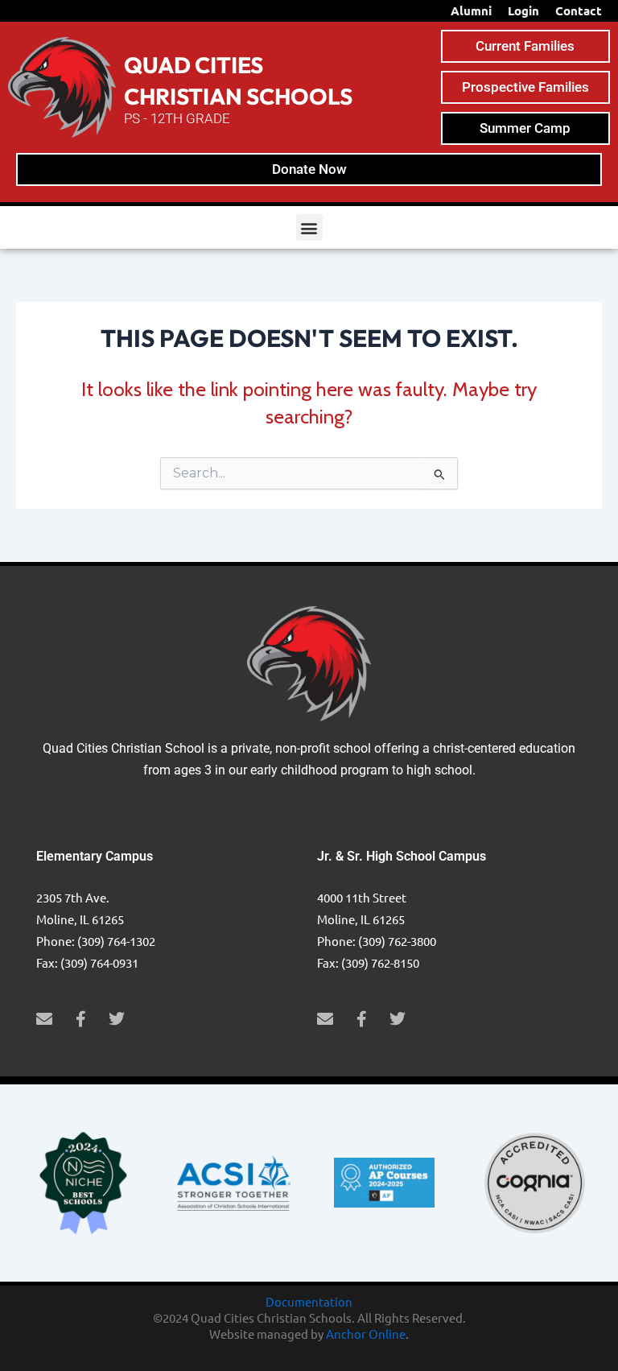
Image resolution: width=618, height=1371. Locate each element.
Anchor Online (366, 1333)
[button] (309, 227)
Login (523, 10)
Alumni (471, 10)
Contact (578, 10)
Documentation (309, 1301)
